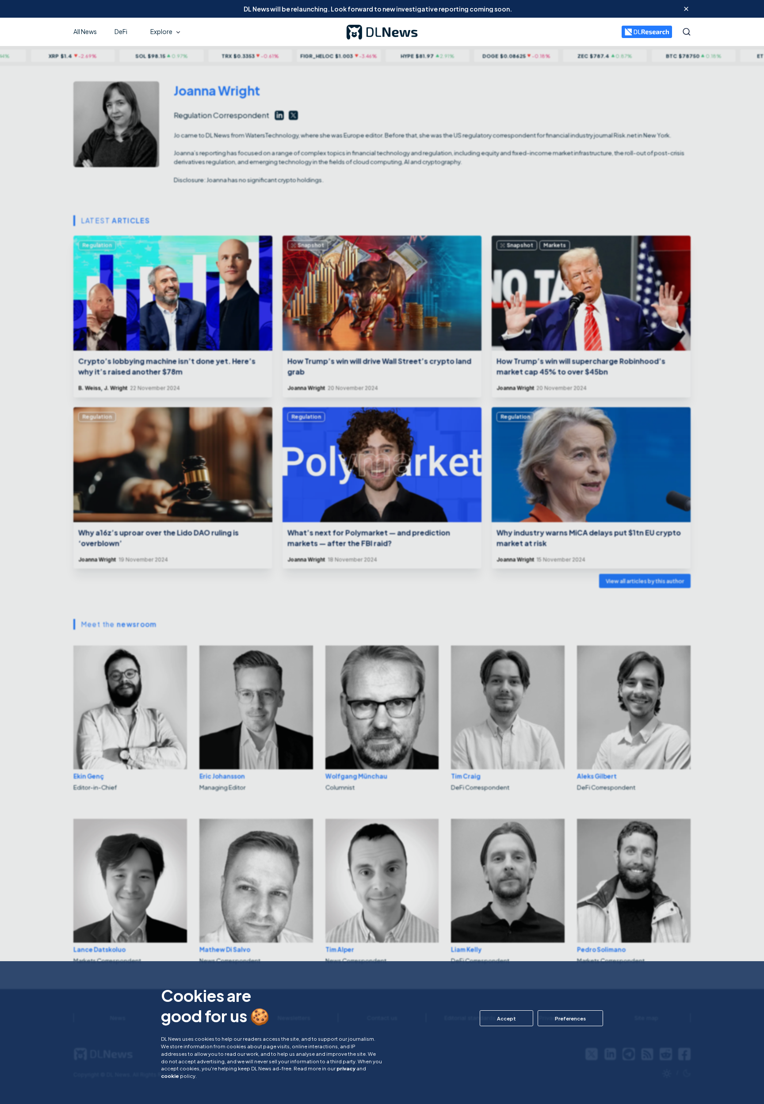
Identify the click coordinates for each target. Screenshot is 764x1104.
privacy (345, 1068)
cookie (170, 1076)
